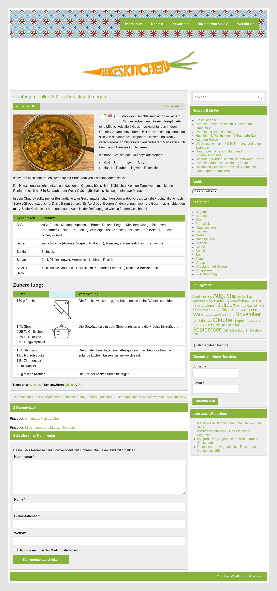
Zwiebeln (256, 330)
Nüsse (209, 321)
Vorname (199, 366)
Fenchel (255, 300)
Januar (211, 306)
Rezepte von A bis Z (213, 24)
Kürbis (234, 310)
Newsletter (180, 24)
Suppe (200, 254)
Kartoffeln (255, 305)
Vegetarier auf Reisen (211, 266)
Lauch (242, 310)
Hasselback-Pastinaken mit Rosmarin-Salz (226, 135)
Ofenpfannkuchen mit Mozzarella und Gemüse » (151, 397)
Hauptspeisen (206, 227)
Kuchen (201, 231)
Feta (194, 306)
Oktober (223, 320)
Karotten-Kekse (207, 139)
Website (20, 533)
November (248, 314)
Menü (200, 235)
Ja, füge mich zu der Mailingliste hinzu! (48, 550)
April (196, 296)
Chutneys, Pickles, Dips (42, 418)
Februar (244, 300)
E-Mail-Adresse (27, 516)
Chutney (70, 384)
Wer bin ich (245, 24)
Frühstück (203, 223)
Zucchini (243, 330)
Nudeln (198, 320)
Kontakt (157, 24)
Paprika (241, 321)
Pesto (195, 325)
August (222, 295)
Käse (226, 310)
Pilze (211, 324)
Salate (200, 247)
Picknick (203, 325)
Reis (217, 325)
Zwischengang (206, 274)
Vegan (200, 262)
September (206, 329)
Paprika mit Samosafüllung (215, 132)
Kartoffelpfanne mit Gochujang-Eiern (222, 163)
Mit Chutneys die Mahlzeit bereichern (51, 427)
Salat (238, 324)
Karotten (241, 306)
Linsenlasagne (206, 120)
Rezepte (202, 243)
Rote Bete (227, 324)
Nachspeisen (205, 239)
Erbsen (233, 301)
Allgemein (203, 212)
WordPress (238, 576)
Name (19, 499)
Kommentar (24, 456)
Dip (80, 384)
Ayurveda (35, 384)
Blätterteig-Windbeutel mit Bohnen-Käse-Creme (230, 159)
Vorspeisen (204, 270)
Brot (199, 219)
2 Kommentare (172, 106)
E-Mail (198, 383)
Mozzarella (207, 315)
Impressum (133, 24)
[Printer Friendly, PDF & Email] (110, 116)
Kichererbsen (201, 310)
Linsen (251, 310)
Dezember (217, 301)
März (217, 315)
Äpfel (195, 334)
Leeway (256, 576)
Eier (228, 301)
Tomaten (229, 330)
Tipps (200, 258)
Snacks (201, 251)
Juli (222, 305)
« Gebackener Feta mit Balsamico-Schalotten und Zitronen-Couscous (62, 397)
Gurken (202, 306)
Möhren (228, 315)
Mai (196, 314)
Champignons (200, 300)
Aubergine (206, 296)
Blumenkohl (240, 296)
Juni (231, 305)
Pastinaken (254, 321)
